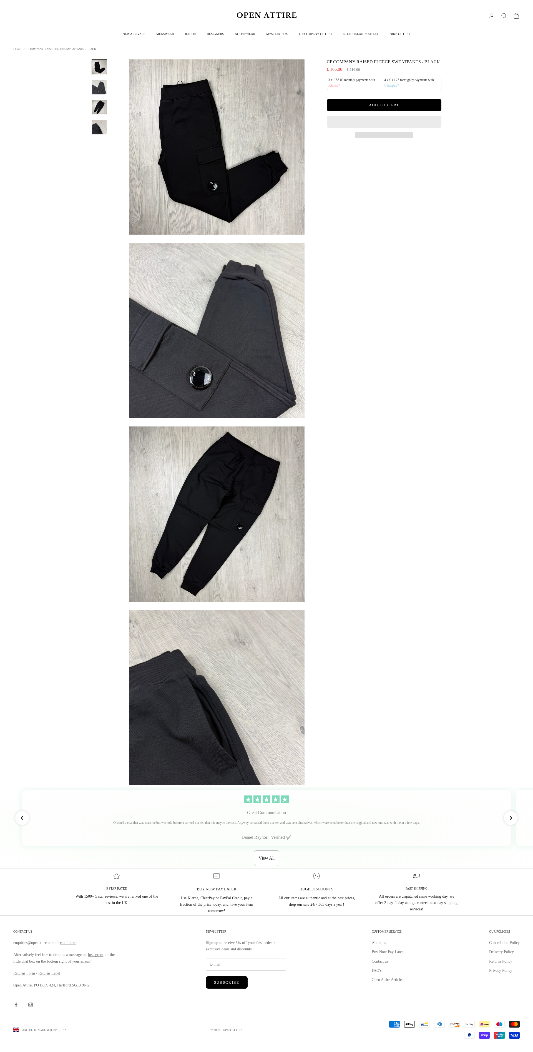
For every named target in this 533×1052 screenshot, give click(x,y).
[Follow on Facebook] (16, 1005)
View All (267, 858)
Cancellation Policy (504, 943)
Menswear (165, 34)
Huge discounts (316, 889)
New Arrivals (134, 34)
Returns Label (49, 973)
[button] (384, 122)
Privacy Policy (500, 970)
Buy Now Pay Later (387, 952)
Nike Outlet (400, 34)
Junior (190, 34)
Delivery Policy (501, 952)
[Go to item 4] (99, 127)
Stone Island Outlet (361, 34)
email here (68, 943)
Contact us (380, 961)
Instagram (95, 955)
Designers (215, 34)
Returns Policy (500, 961)
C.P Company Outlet (315, 34)
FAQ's (376, 970)
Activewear (245, 34)
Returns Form (24, 973)
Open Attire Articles (387, 980)
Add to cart (384, 105)
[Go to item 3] (99, 107)
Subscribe (227, 982)
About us (379, 943)
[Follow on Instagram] (30, 1005)
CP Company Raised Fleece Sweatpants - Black (61, 49)
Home (17, 49)
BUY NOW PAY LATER (216, 889)
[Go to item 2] (99, 87)
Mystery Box (277, 34)
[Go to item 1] (99, 67)
